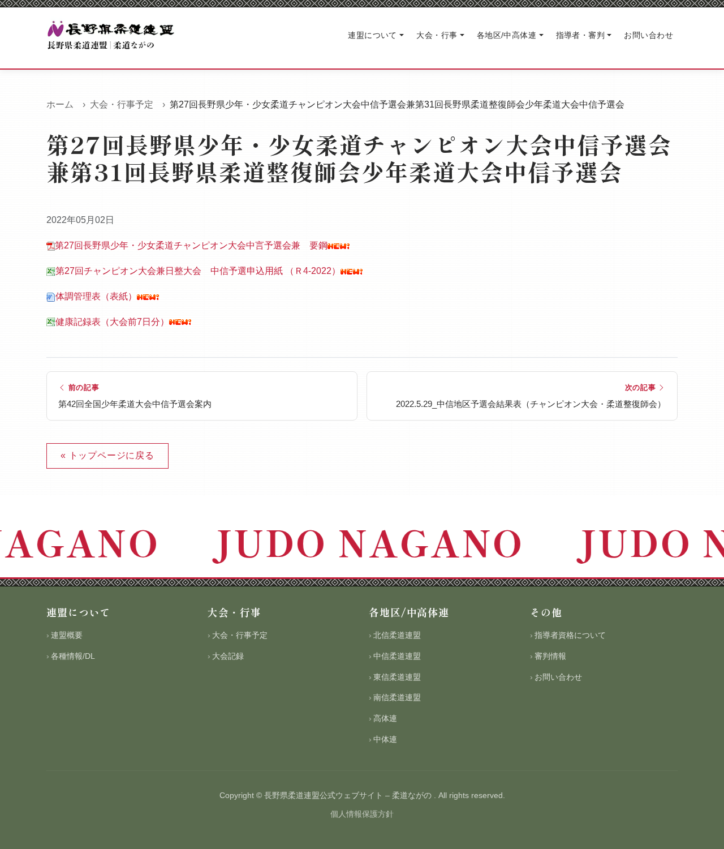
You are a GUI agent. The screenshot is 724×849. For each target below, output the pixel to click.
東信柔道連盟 (397, 676)
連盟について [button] (372, 35)
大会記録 (228, 656)
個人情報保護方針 (362, 813)
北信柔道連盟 (397, 635)
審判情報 (550, 656)
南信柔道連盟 (397, 697)
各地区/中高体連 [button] (506, 35)
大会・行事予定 (121, 104)
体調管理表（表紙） (96, 296)
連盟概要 (67, 635)
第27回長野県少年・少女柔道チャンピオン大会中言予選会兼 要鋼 (191, 245)
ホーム (60, 104)
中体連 (385, 739)
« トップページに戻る (107, 455)
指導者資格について (570, 635)
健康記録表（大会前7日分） (112, 322)
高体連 (385, 718)
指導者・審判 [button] (580, 35)
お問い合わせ (648, 35)
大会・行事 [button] (436, 35)
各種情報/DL (73, 656)
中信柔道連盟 (397, 656)
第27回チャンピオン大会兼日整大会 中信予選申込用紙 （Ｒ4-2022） (198, 271)
